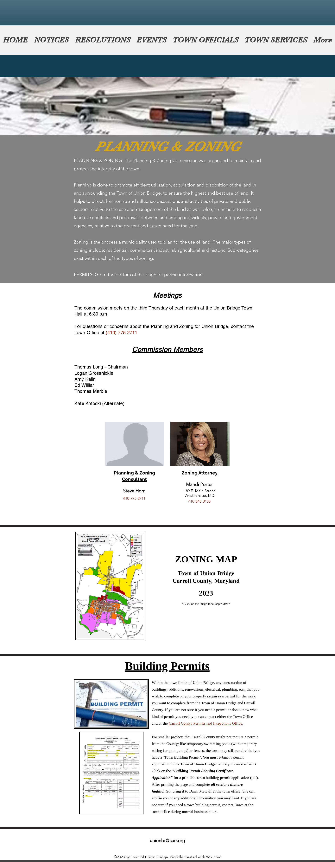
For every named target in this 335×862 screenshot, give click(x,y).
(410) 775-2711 (121, 332)
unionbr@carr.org (167, 840)
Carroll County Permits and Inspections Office (205, 723)
